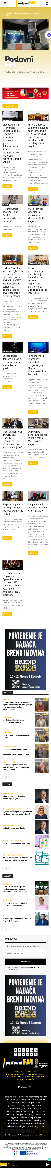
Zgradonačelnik (8, 762)
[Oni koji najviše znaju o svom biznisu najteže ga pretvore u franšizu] (42, 858)
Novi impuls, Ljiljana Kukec (12, 809)
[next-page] (8, 777)
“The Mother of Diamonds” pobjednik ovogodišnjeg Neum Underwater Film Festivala (37, 365)
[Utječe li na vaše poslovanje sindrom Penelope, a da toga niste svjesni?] (42, 812)
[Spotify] (15, 1050)
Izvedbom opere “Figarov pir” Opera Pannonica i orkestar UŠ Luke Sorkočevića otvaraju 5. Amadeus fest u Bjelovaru (12, 583)
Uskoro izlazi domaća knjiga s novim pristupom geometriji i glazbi (12, 362)
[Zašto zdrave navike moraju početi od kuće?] (42, 735)
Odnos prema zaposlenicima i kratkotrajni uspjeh (14, 797)
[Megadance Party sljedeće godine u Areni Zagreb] (38, 496)
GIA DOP (31, 427)
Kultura (5, 204)
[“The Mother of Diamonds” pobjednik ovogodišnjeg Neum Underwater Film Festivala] (38, 347)
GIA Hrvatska (7, 120)
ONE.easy (42, 1135)
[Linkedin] (23, 1054)
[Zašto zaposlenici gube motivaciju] (42, 842)
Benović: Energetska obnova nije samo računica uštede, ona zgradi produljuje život (15, 767)
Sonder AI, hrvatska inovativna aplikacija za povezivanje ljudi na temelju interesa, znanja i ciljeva (15, 751)
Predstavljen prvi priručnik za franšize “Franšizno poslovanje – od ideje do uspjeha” (12, 439)
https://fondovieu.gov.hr (18, 1149)
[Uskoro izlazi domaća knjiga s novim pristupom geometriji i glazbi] (12, 347)
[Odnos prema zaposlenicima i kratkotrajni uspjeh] (42, 796)
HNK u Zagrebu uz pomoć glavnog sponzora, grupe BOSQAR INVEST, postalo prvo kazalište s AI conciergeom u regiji (38, 135)
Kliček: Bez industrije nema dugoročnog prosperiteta (13, 721)
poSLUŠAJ (7, 693)
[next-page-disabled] (8, 929)
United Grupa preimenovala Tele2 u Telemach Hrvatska (16, 919)
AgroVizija (6, 699)
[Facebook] (15, 1054)
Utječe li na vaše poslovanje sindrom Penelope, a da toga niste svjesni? (17, 812)
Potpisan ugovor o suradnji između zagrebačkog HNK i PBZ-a (12, 509)
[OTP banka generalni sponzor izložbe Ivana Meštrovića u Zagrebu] (38, 423)
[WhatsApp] (27, 1050)
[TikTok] (19, 1050)
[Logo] (25, 1063)
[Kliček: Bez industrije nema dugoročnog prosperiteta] (42, 720)
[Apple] (36, 1054)
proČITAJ (7, 784)
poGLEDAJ (7, 876)
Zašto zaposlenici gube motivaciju (16, 843)
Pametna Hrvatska (10, 746)
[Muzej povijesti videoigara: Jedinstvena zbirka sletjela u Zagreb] (38, 200)
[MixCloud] (36, 1050)
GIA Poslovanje (34, 120)
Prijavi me (25, 962)
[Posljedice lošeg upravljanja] (42, 827)
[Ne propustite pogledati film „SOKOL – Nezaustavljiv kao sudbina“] (12, 200)
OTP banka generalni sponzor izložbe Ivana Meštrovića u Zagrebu (38, 438)
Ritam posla (7, 717)
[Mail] (27, 1054)
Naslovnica (8, 13)
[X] (23, 1050)
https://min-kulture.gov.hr (31, 1149)
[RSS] (31, 1054)
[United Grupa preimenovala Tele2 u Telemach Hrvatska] (42, 919)
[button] (47, 1164)
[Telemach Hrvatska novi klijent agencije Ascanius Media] (42, 903)
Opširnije (7, 186)
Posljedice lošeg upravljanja (13, 828)
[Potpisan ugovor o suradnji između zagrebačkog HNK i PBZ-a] (12, 496)
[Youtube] (31, 1050)
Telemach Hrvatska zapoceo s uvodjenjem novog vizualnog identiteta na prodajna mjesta (14, 889)
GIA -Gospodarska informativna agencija (27, 13)
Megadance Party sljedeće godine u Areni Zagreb (38, 507)
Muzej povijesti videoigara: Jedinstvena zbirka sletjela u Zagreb (37, 215)
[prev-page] (4, 777)
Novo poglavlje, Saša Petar (13, 793)
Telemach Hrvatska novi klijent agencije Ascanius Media (14, 904)
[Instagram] (19, 1054)
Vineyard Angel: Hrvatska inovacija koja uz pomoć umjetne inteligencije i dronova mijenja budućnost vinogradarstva (17, 706)
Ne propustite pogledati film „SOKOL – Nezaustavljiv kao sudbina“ (12, 215)
